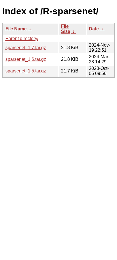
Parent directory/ (21, 38)
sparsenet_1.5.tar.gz (25, 70)
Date (94, 28)
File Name (16, 28)
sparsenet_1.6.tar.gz (25, 59)
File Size (65, 29)
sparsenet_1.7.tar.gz (25, 47)
